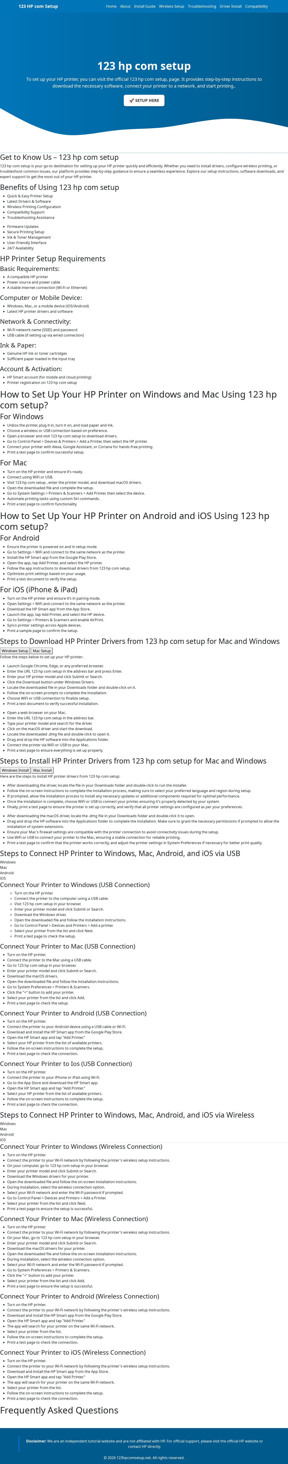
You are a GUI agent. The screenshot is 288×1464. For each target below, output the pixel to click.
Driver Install (231, 6)
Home (111, 6)
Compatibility (256, 6)
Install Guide (144, 6)
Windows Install (15, 770)
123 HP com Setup (38, 6)
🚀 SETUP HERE (144, 100)
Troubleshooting (202, 6)
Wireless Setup (171, 6)
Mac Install (42, 770)
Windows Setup (15, 650)
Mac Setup (42, 650)
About (125, 6)
